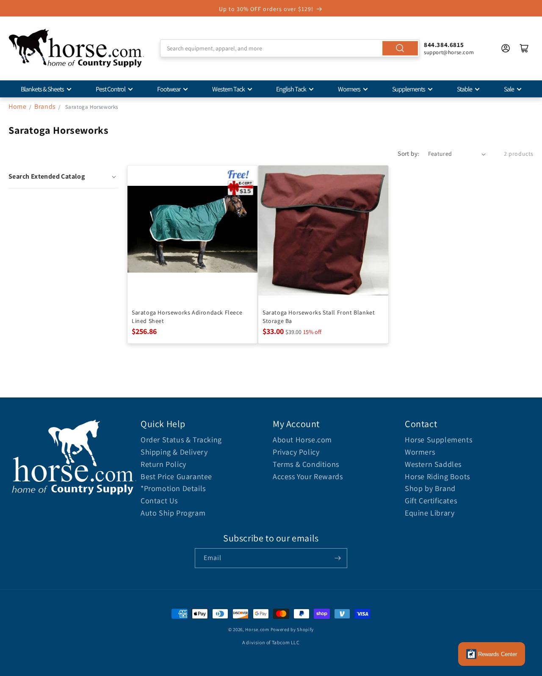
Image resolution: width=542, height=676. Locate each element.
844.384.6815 (444, 45)
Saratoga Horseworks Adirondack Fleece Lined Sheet (187, 317)
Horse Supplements (438, 439)
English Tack (291, 89)
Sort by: (408, 153)
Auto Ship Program (173, 513)
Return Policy (163, 464)
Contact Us (159, 500)
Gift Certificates (431, 500)
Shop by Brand (430, 488)
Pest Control (110, 89)
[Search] (400, 48)
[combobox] (290, 48)
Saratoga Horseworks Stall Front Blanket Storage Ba (319, 317)
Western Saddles (433, 464)
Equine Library (429, 513)
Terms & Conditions (306, 464)
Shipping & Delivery (174, 452)
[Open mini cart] (524, 48)
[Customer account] (505, 48)
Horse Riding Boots (437, 476)
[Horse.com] (76, 48)
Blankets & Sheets (42, 89)
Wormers (349, 89)
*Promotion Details (173, 488)
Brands (45, 106)
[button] (63, 176)
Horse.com (257, 629)
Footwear (168, 89)
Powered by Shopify (292, 629)
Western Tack (228, 89)
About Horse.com (302, 439)
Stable (464, 89)
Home (17, 106)
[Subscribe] (337, 558)
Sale (509, 89)
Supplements (408, 89)
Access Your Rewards (308, 476)
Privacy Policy (296, 452)
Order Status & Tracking (181, 439)
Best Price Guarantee (176, 476)
